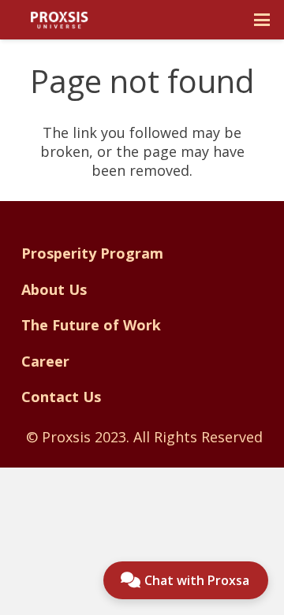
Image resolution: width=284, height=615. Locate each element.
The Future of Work (91, 324)
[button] (262, 20)
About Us (54, 289)
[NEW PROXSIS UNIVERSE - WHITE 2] (59, 20)
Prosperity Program (92, 253)
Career (45, 361)
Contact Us (61, 396)
